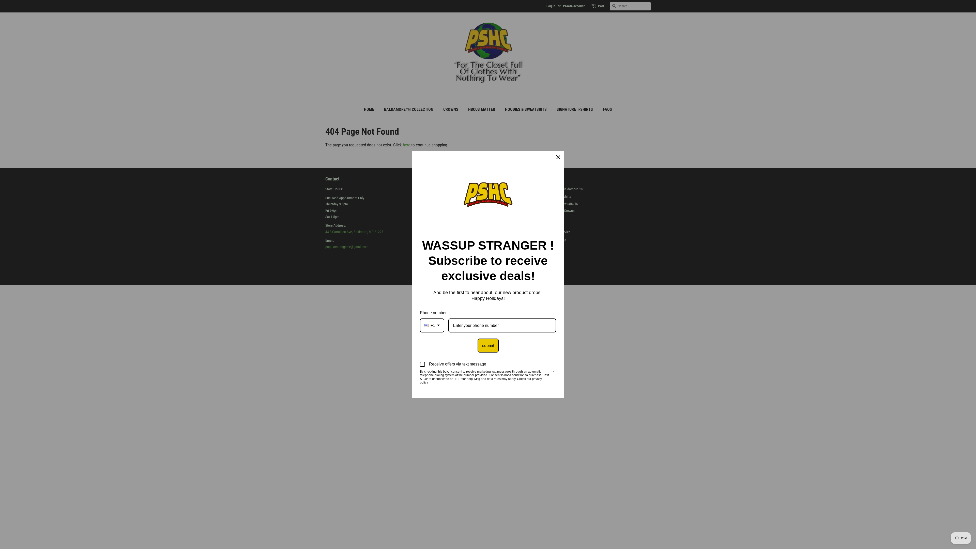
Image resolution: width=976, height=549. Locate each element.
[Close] (558, 157)
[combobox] (432, 325)
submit (488, 345)
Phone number (433, 313)
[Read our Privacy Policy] (553, 372)
